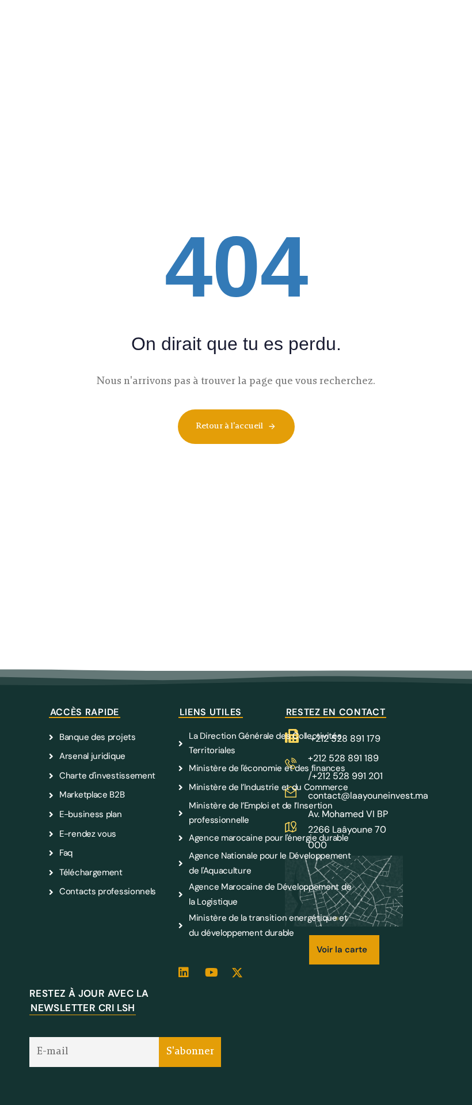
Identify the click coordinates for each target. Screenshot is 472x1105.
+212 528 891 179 (345, 738)
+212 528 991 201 (347, 776)
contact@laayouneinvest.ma (368, 795)
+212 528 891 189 (343, 758)
